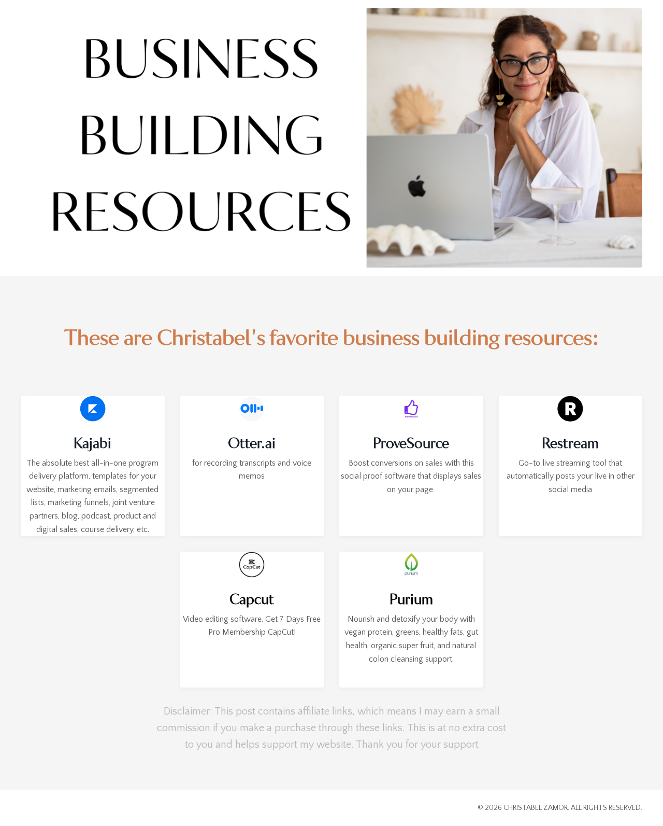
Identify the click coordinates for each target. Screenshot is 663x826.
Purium (411, 600)
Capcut (251, 600)
